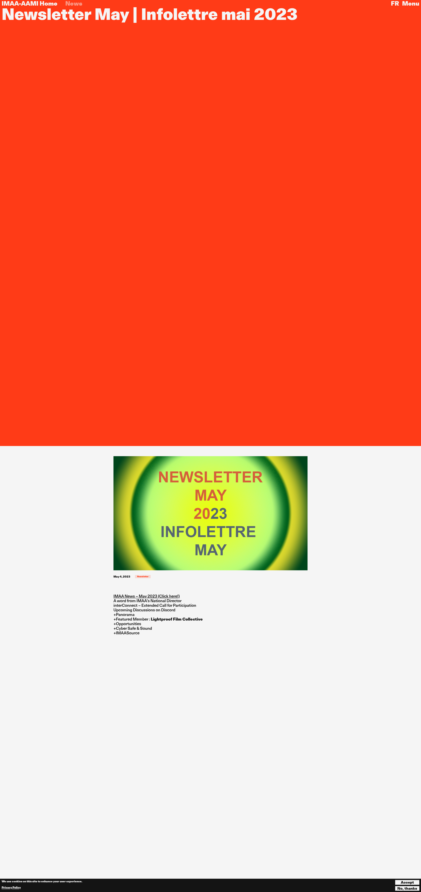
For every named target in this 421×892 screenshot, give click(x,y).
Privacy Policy (11, 887)
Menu (410, 3)
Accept (407, 882)
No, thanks (407, 888)
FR (395, 3)
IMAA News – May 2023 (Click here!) (146, 596)
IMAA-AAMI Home (29, 3)
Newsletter (143, 576)
